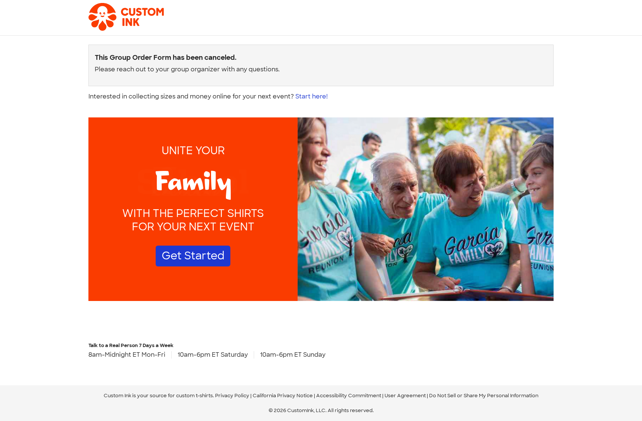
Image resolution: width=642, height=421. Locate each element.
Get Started (193, 256)
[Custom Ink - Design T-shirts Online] (114, 13)
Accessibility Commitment (348, 395)
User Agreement (405, 395)
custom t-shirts (194, 395)
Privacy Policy (232, 395)
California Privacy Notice (283, 395)
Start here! (311, 96)
